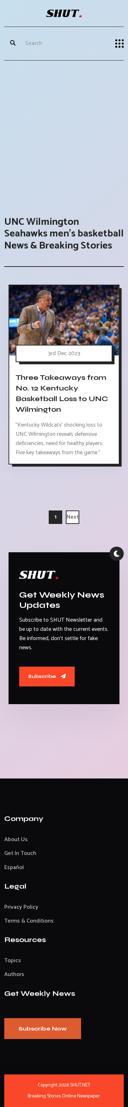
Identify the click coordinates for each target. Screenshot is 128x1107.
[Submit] (12, 43)
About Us (16, 839)
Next (72, 517)
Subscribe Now (42, 1028)
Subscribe (42, 676)
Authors (14, 974)
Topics (12, 960)
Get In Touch (20, 853)
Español (14, 867)
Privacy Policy (21, 907)
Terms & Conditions (29, 921)
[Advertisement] (64, 131)
